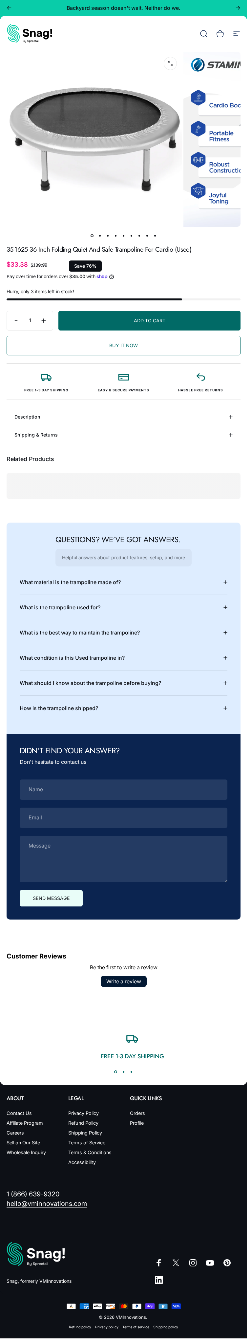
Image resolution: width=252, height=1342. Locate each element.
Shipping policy (165, 1327)
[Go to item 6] (132, 236)
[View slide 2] (124, 1072)
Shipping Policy (85, 1133)
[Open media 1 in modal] (170, 63)
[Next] (238, 8)
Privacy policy (106, 1327)
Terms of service (135, 1327)
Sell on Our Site (23, 1142)
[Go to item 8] (147, 236)
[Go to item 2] (100, 236)
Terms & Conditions (90, 1152)
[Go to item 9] (155, 236)
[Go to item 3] (108, 236)
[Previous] (9, 8)
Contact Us (19, 1113)
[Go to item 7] (139, 236)
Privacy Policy (83, 1113)
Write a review (123, 981)
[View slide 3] (132, 1072)
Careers (15, 1133)
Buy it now (123, 345)
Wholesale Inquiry (26, 1152)
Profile (137, 1123)
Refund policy (80, 1327)
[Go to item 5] (124, 236)
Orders (137, 1113)
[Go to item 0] (92, 236)
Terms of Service (86, 1142)
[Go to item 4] (116, 236)
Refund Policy (83, 1123)
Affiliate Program (25, 1123)
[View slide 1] (116, 1072)
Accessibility (82, 1162)
